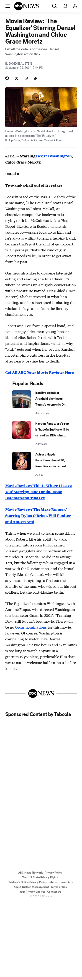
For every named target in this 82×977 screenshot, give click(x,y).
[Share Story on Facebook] (7, 78)
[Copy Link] (35, 78)
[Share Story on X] (16, 78)
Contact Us (54, 892)
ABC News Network (30, 872)
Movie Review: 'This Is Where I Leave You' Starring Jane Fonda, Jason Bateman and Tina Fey (38, 491)
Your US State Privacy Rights (40, 877)
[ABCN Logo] (26, 6)
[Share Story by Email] (26, 78)
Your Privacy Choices (32, 892)
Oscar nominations (31, 626)
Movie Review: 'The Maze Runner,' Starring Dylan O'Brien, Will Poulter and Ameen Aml (38, 515)
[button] (8, 6)
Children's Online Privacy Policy (27, 882)
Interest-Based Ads (61, 882)
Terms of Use (59, 887)
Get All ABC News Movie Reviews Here (39, 372)
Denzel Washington (54, 156)
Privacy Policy (53, 872)
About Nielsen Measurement (31, 887)
